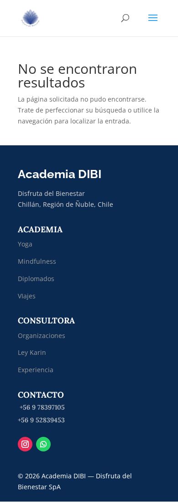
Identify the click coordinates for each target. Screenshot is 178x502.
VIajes (27, 296)
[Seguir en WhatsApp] (43, 444)
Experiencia (35, 369)
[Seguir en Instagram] (25, 444)
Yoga (25, 244)
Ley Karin (32, 352)
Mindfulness (37, 261)
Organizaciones (41, 335)
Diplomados (37, 278)
